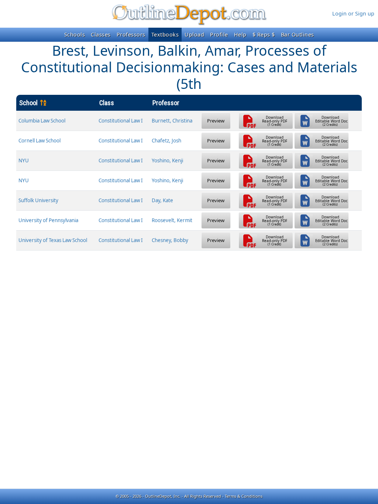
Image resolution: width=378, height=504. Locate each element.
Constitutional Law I (121, 120)
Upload (194, 34)
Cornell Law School (39, 140)
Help (240, 34)
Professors (131, 34)
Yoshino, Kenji (167, 160)
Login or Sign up (353, 13)
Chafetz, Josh (166, 140)
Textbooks (165, 34)
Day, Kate (162, 200)
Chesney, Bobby (170, 240)
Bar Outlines (297, 34)
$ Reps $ (263, 34)
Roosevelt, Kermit (172, 220)
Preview (215, 120)
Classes (101, 34)
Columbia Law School (41, 120)
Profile (219, 34)
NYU (23, 160)
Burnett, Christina (172, 120)
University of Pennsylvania (48, 220)
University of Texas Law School (52, 240)
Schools (74, 34)
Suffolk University (38, 200)
